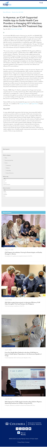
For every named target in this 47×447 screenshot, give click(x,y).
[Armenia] (23, 193)
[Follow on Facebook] (17, 428)
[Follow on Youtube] (30, 428)
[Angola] (23, 191)
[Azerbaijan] (23, 194)
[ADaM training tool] (23, 184)
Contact (27, 442)
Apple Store (35, 103)
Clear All (23, 200)
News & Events (7, 12)
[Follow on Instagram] (23, 428)
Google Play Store (24, 103)
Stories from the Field (17, 12)
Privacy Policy (21, 442)
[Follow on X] (20, 428)
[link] (23, 423)
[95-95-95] (23, 183)
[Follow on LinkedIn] (26, 428)
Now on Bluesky (23, 433)
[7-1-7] (23, 181)
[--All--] (23, 178)
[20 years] (23, 180)
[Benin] (23, 196)
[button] (17, 428)
